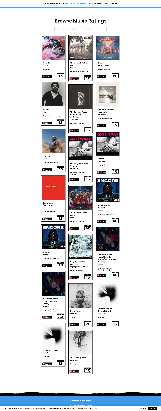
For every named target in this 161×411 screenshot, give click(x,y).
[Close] (159, 408)
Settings (143, 408)
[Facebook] (113, 3)
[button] (106, 3)
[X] (116, 3)
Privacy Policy (92, 408)
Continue (153, 408)
